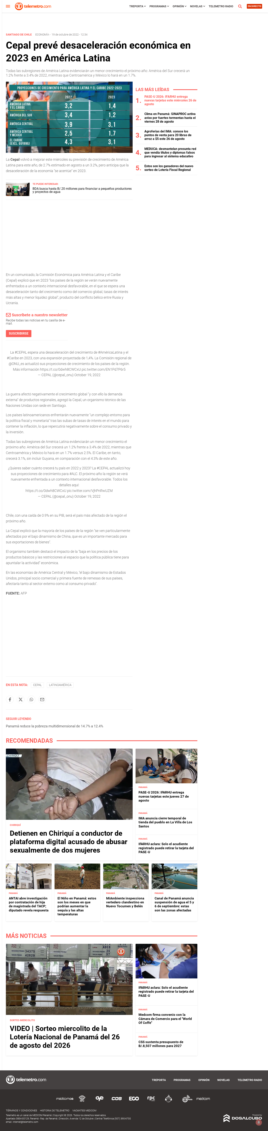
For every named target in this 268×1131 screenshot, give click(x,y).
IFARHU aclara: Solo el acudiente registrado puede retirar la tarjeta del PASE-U (166, 848)
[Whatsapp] (31, 699)
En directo (254, 6)
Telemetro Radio (221, 6)
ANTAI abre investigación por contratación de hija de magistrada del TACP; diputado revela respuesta (28, 904)
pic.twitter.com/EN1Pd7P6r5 (104, 369)
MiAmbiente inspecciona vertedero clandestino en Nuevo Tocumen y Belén (125, 902)
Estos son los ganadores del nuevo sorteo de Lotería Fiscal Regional (168, 168)
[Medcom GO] (65, 1102)
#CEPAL (21, 352)
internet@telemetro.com (25, 1122)
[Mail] (42, 699)
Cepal (37, 685)
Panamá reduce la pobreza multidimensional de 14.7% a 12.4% (54, 726)
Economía (42, 34)
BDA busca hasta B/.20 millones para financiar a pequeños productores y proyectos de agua (82, 190)
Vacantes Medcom (84, 1110)
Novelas (196, 6)
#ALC (73, 474)
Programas (157, 6)
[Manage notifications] (259, 1122)
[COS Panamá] (116, 1102)
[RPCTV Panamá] (82, 1102)
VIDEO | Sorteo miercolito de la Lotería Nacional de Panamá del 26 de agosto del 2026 (65, 1037)
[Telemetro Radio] (185, 1102)
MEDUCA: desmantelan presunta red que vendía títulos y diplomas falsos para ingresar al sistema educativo (170, 152)
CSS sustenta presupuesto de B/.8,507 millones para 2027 (161, 1044)
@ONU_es (16, 364)
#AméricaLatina (110, 352)
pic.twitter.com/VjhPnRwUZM (90, 491)
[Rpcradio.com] (151, 1102)
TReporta (136, 6)
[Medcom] (203, 1102)
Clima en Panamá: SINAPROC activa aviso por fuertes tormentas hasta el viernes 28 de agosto (170, 117)
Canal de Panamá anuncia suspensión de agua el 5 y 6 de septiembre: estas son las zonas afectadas (174, 904)
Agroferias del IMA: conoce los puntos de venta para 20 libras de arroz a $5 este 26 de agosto (167, 135)
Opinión (178, 6)
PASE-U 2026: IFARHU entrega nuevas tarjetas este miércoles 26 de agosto (170, 100)
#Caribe (13, 358)
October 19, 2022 (87, 375)
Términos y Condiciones (21, 1110)
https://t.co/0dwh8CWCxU (60, 369)
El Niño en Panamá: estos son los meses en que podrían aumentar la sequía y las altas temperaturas (76, 906)
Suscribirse (18, 333)
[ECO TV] (134, 1102)
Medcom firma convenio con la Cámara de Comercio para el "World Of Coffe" (165, 1019)
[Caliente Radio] (168, 1102)
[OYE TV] (99, 1102)
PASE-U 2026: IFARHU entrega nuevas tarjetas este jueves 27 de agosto (164, 796)
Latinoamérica (60, 685)
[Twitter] (21, 699)
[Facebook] (10, 699)
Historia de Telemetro (54, 1110)
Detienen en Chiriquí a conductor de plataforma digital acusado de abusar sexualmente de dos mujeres (68, 841)
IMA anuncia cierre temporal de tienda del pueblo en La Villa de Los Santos (165, 822)
